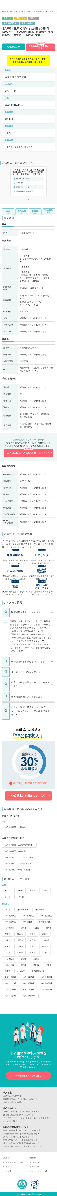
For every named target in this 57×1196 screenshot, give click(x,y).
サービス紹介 (9, 1111)
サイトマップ (7, 1167)
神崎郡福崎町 (28, 983)
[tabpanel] (28, 181)
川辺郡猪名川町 (38, 971)
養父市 (24, 959)
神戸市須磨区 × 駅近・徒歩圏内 (18, 869)
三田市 (32, 952)
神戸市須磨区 (46, 915)
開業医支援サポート (12, 1140)
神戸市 (7, 909)
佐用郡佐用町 (46, 989)
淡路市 (36, 965)
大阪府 (32, 890)
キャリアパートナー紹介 (14, 1118)
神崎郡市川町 (10, 983)
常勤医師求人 (39, 12)
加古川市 (33, 940)
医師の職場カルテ (32, 1143)
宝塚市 (20, 946)
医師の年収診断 (31, 1140)
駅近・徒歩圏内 (27, 23)
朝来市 (24, 965)
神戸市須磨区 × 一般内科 (15, 827)
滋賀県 (7, 890)
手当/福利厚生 (48, 211)
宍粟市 (48, 965)
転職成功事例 (45, 1118)
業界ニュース (28, 1137)
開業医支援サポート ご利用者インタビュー (22, 1146)
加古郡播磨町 (46, 977)
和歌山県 (21, 896)
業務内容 (22, 211)
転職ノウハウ (9, 1130)
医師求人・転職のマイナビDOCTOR (16, 12)
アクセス (6, 1171)
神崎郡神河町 (46, 983)
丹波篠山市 (9, 959)
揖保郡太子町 (10, 989)
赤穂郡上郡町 (28, 989)
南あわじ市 (9, 965)
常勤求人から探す (11, 1096)
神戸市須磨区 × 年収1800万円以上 (19, 845)
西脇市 (7, 946)
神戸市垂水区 (10, 922)
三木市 (32, 946)
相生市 (7, 940)
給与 (8, 211)
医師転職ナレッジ (11, 1134)
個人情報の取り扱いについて (13, 1162)
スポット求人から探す (13, 1102)
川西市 (7, 952)
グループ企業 (35, 1167)
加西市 (45, 952)
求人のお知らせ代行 (12, 1143)
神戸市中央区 (44, 922)
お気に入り (15, 46)
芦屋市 (32, 934)
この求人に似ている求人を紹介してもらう (28, 452)
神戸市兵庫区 (10, 915)
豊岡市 (20, 940)
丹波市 (36, 959)
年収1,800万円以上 (11, 23)
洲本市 (20, 934)
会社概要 (6, 1158)
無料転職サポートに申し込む (28, 1075)
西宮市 (7, 934)
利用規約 (33, 1158)
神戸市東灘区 (22, 909)
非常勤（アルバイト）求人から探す (19, 1099)
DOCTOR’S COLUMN (28, 1130)
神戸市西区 (9, 928)
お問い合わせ (35, 1162)
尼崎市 (36, 928)
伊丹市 (45, 934)
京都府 (20, 890)
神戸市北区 (27, 922)
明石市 (48, 928)
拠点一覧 (32, 1118)
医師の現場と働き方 (31, 1134)
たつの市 (21, 971)
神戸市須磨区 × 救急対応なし (17, 851)
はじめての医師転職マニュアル (17, 1115)
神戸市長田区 (28, 915)
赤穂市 (47, 940)
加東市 (7, 971)
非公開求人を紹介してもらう (28, 795)
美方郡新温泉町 (29, 995)
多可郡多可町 (10, 977)
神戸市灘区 (40, 909)
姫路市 (24, 928)
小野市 (20, 952)
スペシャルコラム (11, 1137)
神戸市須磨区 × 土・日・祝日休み (19, 857)
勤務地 (35, 211)
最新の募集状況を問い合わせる (41, 47)
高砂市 (45, 946)
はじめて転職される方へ (29, 1111)
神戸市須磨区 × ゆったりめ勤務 (18, 863)
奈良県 (7, 896)
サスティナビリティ (37, 1171)
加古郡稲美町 (28, 977)
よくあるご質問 (10, 1121)
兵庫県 (50, 12)
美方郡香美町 (10, 995)
